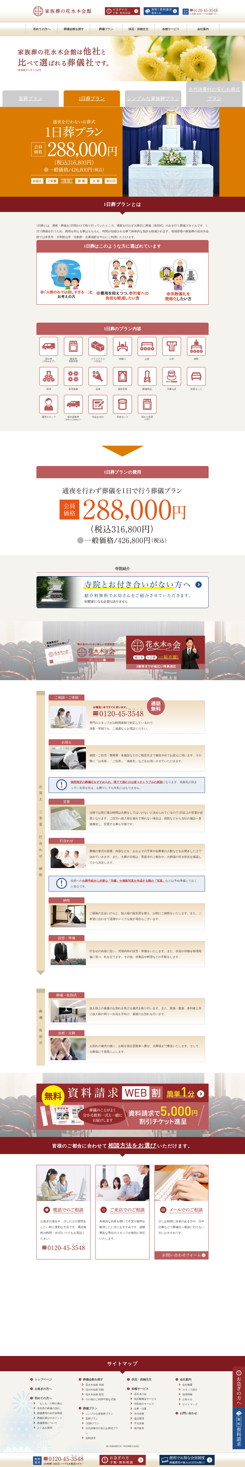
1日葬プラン (92, 1423)
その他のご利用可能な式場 (101, 1399)
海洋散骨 (139, 1428)
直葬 (31, 98)
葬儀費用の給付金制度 (49, 1413)
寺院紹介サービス (144, 1404)
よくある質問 (44, 1428)
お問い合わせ (188, 1413)
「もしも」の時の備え (49, 1403)
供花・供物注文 (138, 29)
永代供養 (139, 1413)
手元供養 (139, 1423)
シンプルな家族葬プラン (99, 1413)
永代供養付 (214, 94)
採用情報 (187, 1394)
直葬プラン (92, 1418)
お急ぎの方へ (43, 1388)
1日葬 (92, 98)
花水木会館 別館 (95, 1389)
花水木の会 (140, 1394)
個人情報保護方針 (114, 1446)
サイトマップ (189, 1404)
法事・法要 (140, 1408)
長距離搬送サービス (145, 1399)
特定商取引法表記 (131, 1446)
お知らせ (187, 1399)
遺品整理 (139, 1418)
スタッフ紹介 (189, 1389)
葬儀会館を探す (74, 29)
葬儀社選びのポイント (49, 1418)
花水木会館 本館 (95, 1384)
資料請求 (91, 1438)
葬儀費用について (47, 1423)
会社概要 (187, 1384)
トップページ (43, 1379)
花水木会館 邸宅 (95, 1394)
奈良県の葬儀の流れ (48, 1408)
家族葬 (153, 98)
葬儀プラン (106, 29)
